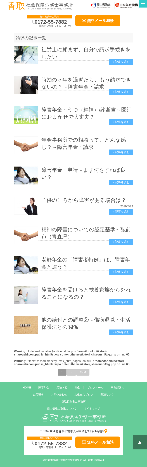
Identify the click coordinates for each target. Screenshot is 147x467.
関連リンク (107, 394)
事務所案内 (117, 387)
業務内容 (61, 387)
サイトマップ (92, 408)
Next (83, 372)
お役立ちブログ (83, 394)
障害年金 (43, 387)
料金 (77, 387)
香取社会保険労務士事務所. (68, 460)
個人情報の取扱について (62, 408)
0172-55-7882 (51, 22)
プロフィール (95, 387)
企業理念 (38, 394)
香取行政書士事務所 (73, 401)
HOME (27, 387)
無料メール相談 (100, 20)
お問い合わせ (59, 394)
